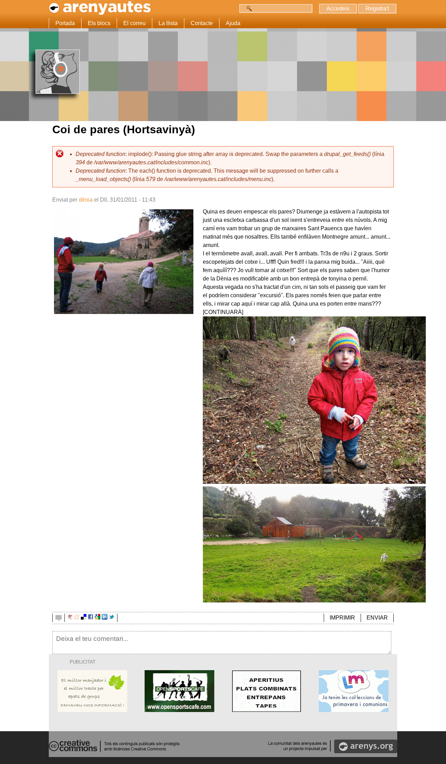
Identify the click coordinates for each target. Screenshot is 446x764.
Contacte (202, 23)
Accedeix (337, 9)
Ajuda (233, 23)
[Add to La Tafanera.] (70, 618)
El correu (134, 23)
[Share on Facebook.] (90, 618)
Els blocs (99, 23)
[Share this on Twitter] (111, 618)
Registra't (377, 9)
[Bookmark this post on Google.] (97, 618)
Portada (65, 23)
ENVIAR (377, 618)
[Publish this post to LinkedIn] (104, 618)
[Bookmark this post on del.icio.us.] (83, 618)
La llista (168, 23)
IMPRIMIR (342, 618)
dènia (86, 200)
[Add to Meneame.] (76, 618)
